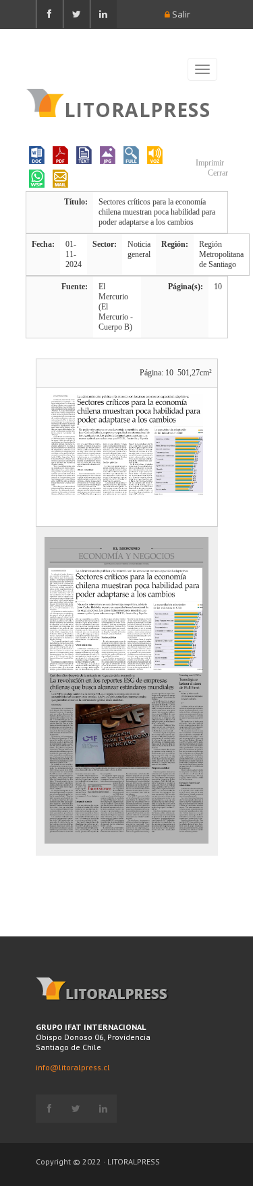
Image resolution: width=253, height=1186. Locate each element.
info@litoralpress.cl (73, 1067)
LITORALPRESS (137, 108)
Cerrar (217, 173)
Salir (180, 14)
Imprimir (209, 163)
